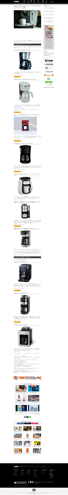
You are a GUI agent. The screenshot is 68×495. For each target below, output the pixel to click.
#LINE (44, 54)
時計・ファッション (36, 474)
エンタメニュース (43, 473)
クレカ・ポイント (29, 473)
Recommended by (50, 23)
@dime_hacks (35, 423)
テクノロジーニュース (16, 475)
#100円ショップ (48, 55)
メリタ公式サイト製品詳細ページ (20, 224)
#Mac (49, 54)
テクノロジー (17, 3)
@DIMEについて (36, 481)
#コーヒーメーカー (24, 8)
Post (27, 417)
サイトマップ (39, 481)
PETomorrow (51, 477)
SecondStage (51, 475)
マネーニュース (29, 474)
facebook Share (25, 417)
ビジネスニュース (23, 474)
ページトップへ (34, 462)
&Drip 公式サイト (18, 139)
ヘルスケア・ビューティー (36, 475)
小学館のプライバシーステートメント (44, 482)
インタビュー (22, 473)
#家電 (51, 54)
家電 (20, 3)
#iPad (44, 55)
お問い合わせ (50, 481)
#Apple (47, 54)
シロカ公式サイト (18, 320)
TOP (14, 3)
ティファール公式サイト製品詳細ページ (21, 169)
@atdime (21, 423)
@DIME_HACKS (28, 423)
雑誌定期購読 (39, 482)
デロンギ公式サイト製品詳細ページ (20, 288)
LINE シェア (30, 417)
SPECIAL (51, 474)
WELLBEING (51, 476)
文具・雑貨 (35, 473)
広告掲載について (50, 482)
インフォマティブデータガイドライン (44, 481)
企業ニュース (52, 473)
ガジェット (15, 473)
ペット (34, 476)
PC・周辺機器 (15, 474)
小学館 (36, 482)
